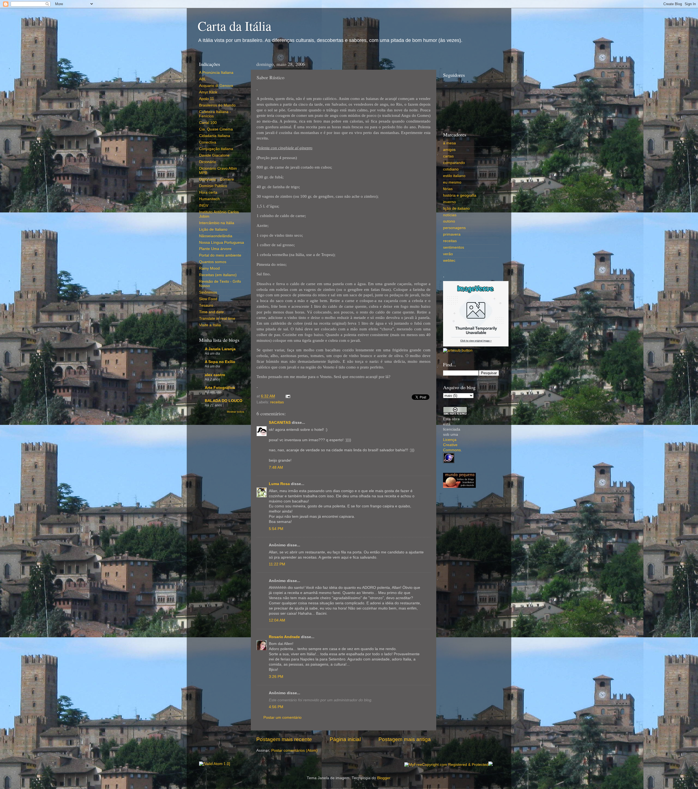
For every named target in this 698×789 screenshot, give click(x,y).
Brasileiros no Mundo (217, 105)
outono (449, 221)
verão (448, 254)
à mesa (449, 143)
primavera (452, 234)
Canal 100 (208, 123)
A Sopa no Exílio (220, 362)
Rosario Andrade (284, 637)
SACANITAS (280, 423)
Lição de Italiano (213, 229)
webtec (449, 260)
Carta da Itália (234, 25)
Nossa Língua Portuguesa (221, 242)
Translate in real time (217, 318)
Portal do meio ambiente (220, 255)
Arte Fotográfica (220, 388)
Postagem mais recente (284, 739)
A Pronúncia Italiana (216, 73)
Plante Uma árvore (215, 249)
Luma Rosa (279, 484)
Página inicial (345, 739)
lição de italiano (456, 208)
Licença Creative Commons (452, 445)
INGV (203, 205)
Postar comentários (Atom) (294, 750)
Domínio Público (213, 186)
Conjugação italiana (216, 149)
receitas (277, 402)
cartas (448, 156)
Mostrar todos (235, 411)
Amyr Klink (208, 92)
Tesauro (206, 305)
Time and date (211, 312)
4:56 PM (276, 707)
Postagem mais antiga (404, 739)
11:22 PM (277, 564)
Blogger (383, 778)
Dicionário (207, 162)
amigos (449, 150)
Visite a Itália (210, 325)
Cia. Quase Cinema (216, 129)
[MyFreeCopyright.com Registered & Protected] (446, 765)
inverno (449, 202)
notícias (449, 215)
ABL (202, 79)
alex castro (215, 375)
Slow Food (208, 299)
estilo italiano (454, 176)
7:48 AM (276, 467)
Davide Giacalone (214, 155)
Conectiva (207, 142)
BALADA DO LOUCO (223, 401)
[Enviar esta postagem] (287, 396)
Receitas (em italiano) (218, 275)
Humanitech (209, 199)
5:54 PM (276, 529)
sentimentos (453, 247)
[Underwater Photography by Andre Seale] (458, 350)
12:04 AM (277, 620)
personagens (454, 228)
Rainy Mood (209, 268)
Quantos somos (212, 262)
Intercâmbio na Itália (216, 223)
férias (448, 189)
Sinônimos (208, 292)
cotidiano (451, 169)
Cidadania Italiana (214, 136)
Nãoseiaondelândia (215, 236)
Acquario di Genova (216, 86)
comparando (454, 163)
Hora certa (208, 192)
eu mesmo (452, 182)
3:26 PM (276, 677)
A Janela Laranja (220, 349)
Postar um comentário (282, 717)
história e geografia (459, 195)
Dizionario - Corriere (216, 179)
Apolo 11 (206, 99)
